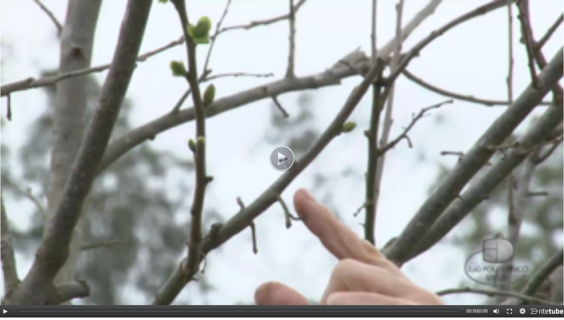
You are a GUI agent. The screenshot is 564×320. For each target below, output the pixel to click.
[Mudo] (496, 311)
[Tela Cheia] (509, 311)
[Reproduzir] (5, 311)
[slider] (238, 311)
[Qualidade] (522, 311)
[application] (282, 159)
